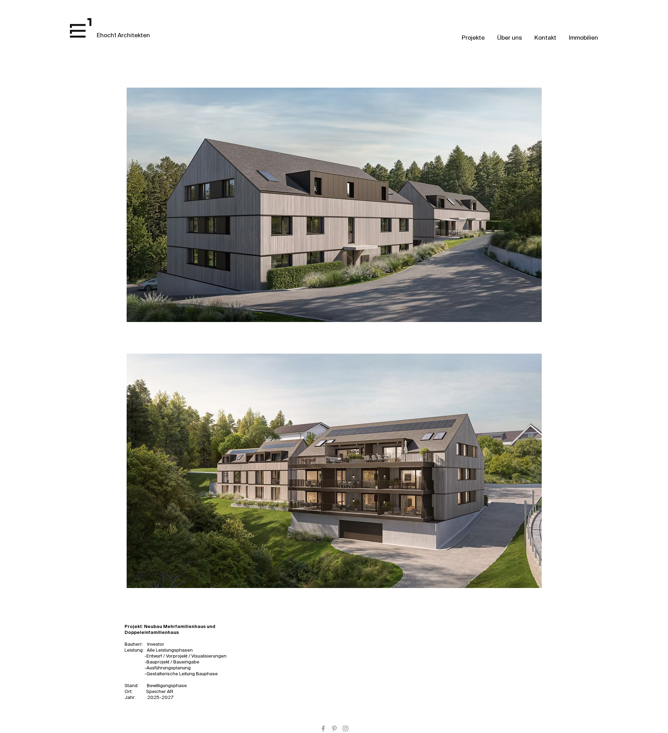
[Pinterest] (334, 728)
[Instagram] (345, 728)
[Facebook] (323, 728)
